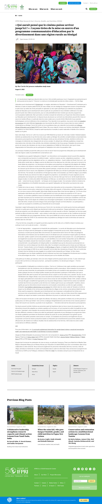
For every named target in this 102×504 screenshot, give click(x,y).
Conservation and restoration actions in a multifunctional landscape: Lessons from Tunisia (81, 433)
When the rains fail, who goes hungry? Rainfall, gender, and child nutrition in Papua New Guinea (51, 433)
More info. (27, 502)
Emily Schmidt (55, 439)
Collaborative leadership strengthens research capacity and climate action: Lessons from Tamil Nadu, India (19, 434)
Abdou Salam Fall (32, 337)
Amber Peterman (38, 339)
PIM (53, 351)
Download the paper (16, 368)
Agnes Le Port (64, 335)
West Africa (35, 371)
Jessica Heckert (65, 337)
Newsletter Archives (84, 487)
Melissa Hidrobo (75, 337)
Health (54, 371)
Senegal (34, 369)
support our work (74, 3)
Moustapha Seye (76, 335)
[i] (86, 9)
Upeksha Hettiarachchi (82, 441)
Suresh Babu (13, 441)
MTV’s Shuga (50, 247)
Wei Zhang (72, 443)
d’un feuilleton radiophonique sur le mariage (37, 287)
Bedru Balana (75, 439)
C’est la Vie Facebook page (17, 371)
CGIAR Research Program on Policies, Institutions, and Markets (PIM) (80, 370)
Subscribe (93, 9)
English (29, 95)
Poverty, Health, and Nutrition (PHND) (48, 21)
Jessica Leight (45, 439)
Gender (54, 369)
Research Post (28, 21)
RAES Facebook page (16, 374)
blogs (20, 15)
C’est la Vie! (38, 123)
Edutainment (39, 104)
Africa (33, 374)
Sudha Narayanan (16, 443)
